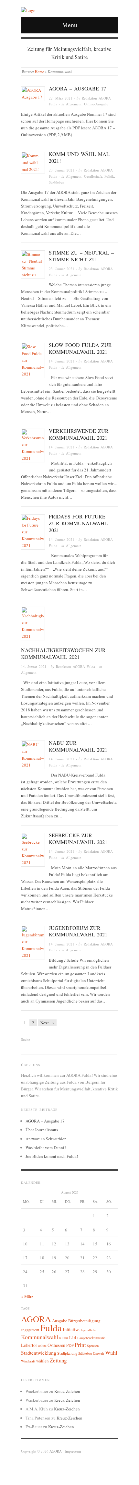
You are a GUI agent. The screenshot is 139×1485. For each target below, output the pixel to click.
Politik (109, 176)
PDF (70, 1345)
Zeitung (58, 1360)
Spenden (93, 1345)
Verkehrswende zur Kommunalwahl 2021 (79, 434)
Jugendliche (88, 1330)
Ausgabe (59, 1321)
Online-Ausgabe (96, 103)
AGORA (36, 1319)
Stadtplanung (67, 1353)
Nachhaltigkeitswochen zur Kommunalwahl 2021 (63, 653)
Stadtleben (56, 182)
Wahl (111, 1352)
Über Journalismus (42, 1130)
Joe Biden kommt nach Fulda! (52, 1156)
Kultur (63, 1338)
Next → (47, 1023)
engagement (30, 1329)
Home (39, 71)
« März (27, 1296)
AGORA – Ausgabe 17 (77, 88)
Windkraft (28, 1361)
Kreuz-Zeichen (67, 1391)
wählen (42, 1361)
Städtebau (85, 1353)
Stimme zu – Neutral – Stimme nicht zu (81, 256)
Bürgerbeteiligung (84, 1321)
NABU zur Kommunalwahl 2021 (78, 746)
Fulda (51, 1327)
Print (80, 1344)
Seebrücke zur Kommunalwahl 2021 (78, 838)
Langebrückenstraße (91, 1338)
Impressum (73, 1451)
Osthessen (56, 1345)
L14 (72, 1337)
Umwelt (98, 1353)
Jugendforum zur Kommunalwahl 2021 (78, 931)
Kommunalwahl (39, 1337)
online (42, 1345)
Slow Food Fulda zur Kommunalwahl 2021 (80, 348)
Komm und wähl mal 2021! (79, 157)
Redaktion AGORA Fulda (75, 666)
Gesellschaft (93, 176)
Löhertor (29, 1345)
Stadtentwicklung (38, 1352)
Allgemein (73, 103)
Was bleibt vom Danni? (46, 1147)
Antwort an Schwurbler (46, 1139)
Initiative (71, 1329)
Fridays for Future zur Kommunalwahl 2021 (78, 523)
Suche (25, 1039)
